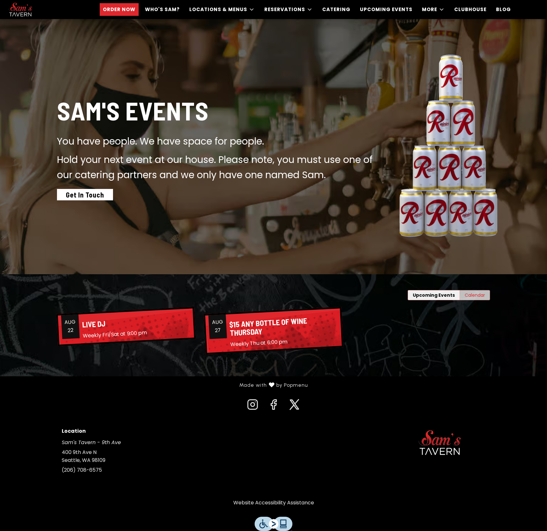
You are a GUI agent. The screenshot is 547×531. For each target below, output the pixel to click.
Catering (336, 9)
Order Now (119, 9)
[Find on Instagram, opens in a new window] (252, 406)
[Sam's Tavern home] (33, 9)
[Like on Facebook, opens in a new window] (273, 406)
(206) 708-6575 (82, 470)
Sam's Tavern (440, 442)
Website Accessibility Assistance (273, 502)
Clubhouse (470, 9)
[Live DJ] (126, 326)
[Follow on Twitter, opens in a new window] (294, 406)
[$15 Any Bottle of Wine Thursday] (273, 330)
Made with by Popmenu (156, 385)
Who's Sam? (162, 9)
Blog (503, 9)
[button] (222, 9)
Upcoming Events (386, 9)
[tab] (434, 295)
